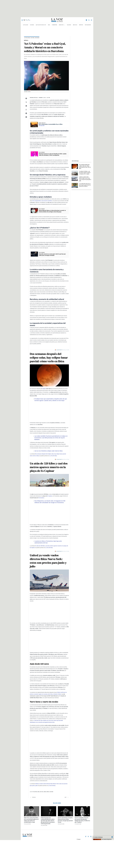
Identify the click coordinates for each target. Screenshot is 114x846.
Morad (45, 791)
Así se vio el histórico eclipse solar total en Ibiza (48, 451)
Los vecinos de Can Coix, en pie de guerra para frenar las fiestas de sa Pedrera (85, 185)
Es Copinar (49, 496)
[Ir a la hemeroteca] (24, 20)
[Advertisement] (57, 843)
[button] (26, 98)
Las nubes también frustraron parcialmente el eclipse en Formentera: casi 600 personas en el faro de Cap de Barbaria (50, 437)
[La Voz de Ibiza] (57, 20)
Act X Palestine (34, 791)
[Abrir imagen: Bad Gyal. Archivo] (46, 75)
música (48, 791)
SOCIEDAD (37, 37)
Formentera (41, 497)
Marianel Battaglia (34, 97)
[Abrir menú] (22, 20)
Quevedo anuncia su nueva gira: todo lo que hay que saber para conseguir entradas (52, 254)
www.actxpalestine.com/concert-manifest (42, 200)
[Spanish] (29, 20)
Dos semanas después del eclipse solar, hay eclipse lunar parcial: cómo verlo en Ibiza (85, 166)
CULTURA (32, 37)
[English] (27, 20)
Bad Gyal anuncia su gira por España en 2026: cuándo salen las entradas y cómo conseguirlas (52, 154)
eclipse (44, 388)
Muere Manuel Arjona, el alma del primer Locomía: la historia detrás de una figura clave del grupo (52, 211)
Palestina (51, 791)
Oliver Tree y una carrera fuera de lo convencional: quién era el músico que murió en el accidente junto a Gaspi (31, 820)
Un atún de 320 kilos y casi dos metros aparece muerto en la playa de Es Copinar (84, 173)
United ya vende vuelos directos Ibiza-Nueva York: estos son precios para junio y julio (85, 178)
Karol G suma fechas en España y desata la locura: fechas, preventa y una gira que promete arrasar (65, 820)
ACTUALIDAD (27, 37)
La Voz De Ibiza (53, 455)
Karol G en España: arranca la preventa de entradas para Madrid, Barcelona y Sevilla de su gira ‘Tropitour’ (82, 820)
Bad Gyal (41, 791)
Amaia (38, 791)
